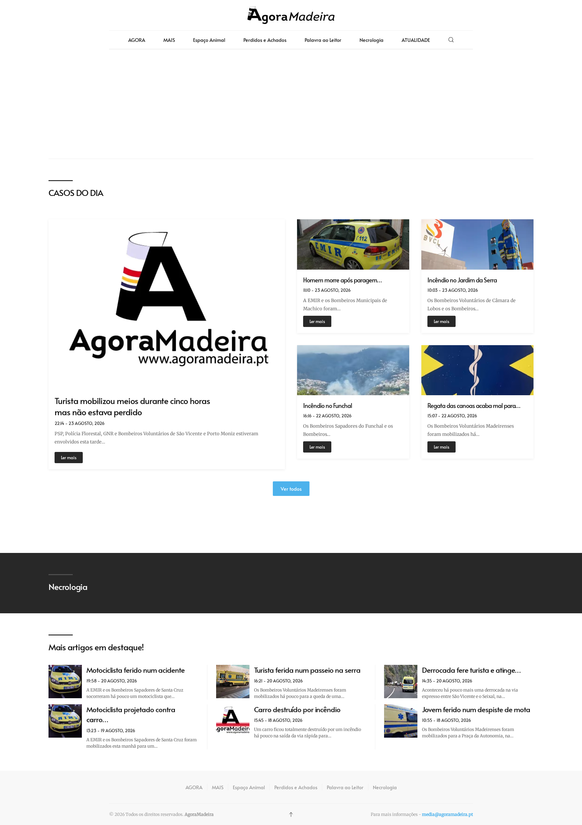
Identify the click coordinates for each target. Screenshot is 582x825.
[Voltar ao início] (291, 15)
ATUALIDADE (416, 39)
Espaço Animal (209, 39)
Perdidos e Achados (264, 39)
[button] (451, 40)
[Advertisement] (291, 104)
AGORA (136, 39)
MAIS (169, 39)
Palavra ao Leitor (323, 39)
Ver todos (291, 488)
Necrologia (371, 39)
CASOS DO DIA (75, 192)
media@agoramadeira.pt (447, 814)
